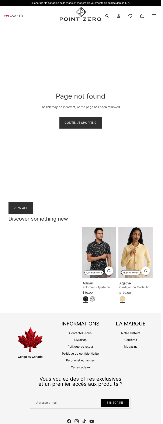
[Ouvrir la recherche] (107, 16)
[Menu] (154, 16)
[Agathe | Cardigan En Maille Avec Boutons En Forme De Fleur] (135, 252)
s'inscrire (115, 402)
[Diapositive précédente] (87, 252)
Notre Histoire (130, 333)
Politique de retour (80, 346)
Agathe (125, 283)
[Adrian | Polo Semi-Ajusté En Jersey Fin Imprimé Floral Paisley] (99, 252)
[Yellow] (122, 299)
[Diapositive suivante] (110, 252)
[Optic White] (92, 299)
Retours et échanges (80, 360)
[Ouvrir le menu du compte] (118, 16)
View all (21, 208)
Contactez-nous (80, 333)
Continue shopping (81, 122)
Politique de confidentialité (80, 353)
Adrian (88, 283)
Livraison (80, 340)
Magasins (130, 346)
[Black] (85, 299)
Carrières (130, 340)
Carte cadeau (80, 367)
